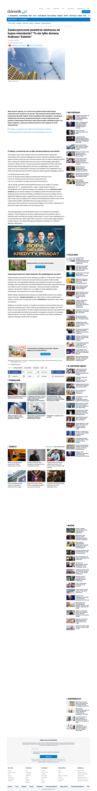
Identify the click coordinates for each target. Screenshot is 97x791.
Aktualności (23, 19)
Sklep (88, 8)
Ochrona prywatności (51, 786)
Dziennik (9, 26)
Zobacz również (40, 266)
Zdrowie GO (25, 23)
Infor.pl (9, 770)
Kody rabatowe (44, 772)
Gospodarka (28, 774)
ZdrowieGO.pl (71, 8)
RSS (88, 786)
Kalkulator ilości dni (82, 772)
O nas (16, 786)
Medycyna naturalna (62, 775)
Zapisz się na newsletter (36, 45)
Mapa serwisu (64, 786)
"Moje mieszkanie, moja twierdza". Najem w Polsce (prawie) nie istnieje (15, 417)
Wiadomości (28, 775)
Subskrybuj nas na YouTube (18, 45)
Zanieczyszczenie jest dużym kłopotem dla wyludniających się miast (30, 132)
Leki (59, 774)
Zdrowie (27, 779)
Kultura (43, 782)
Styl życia (60, 780)
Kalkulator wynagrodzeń (83, 780)
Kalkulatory (81, 768)
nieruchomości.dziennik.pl (18, 26)
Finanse (60, 772)
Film (42, 779)
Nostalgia (19, 23)
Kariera (32, 786)
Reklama (24, 786)
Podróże (27, 780)
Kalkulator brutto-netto (83, 779)
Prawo (59, 770)
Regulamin (39, 786)
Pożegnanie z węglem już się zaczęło (55, 416)
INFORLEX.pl (56, 8)
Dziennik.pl (28, 768)
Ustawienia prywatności (77, 786)
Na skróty (10, 768)
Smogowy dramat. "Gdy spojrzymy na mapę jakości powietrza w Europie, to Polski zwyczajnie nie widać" (55, 398)
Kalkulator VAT (81, 775)
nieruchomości (18, 368)
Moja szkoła (44, 775)
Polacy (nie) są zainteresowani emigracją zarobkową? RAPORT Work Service (36, 417)
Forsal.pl (10, 775)
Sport (27, 777)
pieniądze (36, 368)
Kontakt (10, 786)
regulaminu (49, 752)
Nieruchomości (12, 19)
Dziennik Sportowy (46, 23)
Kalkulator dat (81, 770)
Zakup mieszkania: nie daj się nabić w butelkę (40, 263)
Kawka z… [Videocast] (34, 23)
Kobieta (43, 770)
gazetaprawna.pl (81, 8)
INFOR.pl (41, 8)
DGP (63, 8)
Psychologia (61, 779)
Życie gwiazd (44, 777)
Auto (27, 770)
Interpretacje (11, 779)
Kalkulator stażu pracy (82, 774)
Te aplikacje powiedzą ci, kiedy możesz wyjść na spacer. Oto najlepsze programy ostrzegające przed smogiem (36, 398)
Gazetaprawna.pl (12, 772)
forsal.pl (48, 8)
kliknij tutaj (57, 762)
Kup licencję (23, 362)
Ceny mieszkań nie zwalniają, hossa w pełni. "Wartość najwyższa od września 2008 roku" (42, 349)
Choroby (60, 777)
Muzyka (43, 780)
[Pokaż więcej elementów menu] (89, 16)
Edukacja (43, 774)
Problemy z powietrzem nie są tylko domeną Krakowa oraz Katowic (30, 129)
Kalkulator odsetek (82, 777)
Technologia (28, 772)
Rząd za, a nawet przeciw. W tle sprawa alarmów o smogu (17, 397)
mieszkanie (27, 368)
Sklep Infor (10, 780)
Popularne (49, 447)
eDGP (9, 774)
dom (42, 368)
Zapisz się (48, 756)
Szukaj (87, 11)
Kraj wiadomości (59, 447)
